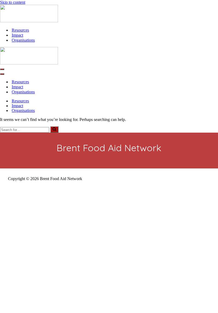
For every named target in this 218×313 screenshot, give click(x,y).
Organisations (23, 40)
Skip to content (12, 2)
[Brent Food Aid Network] (29, 21)
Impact (17, 35)
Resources (20, 30)
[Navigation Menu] (2, 69)
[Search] (54, 129)
